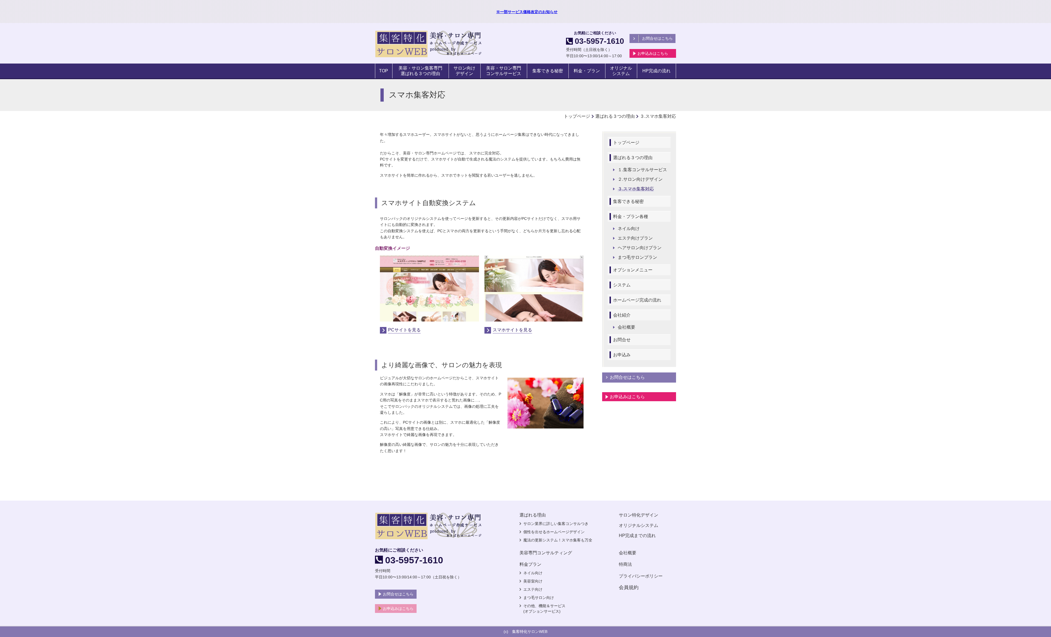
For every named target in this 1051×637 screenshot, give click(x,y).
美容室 (529, 581)
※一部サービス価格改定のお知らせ (527, 12)
